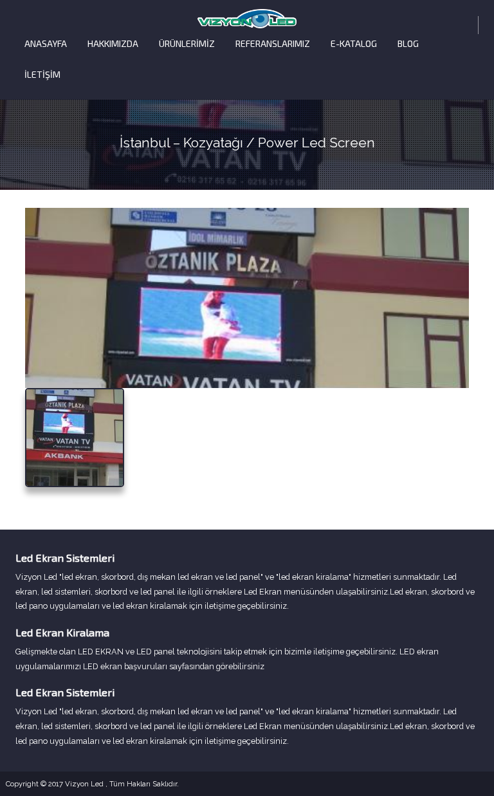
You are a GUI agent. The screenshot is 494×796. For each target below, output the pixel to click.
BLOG (408, 43)
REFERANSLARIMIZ (272, 43)
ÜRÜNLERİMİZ (187, 43)
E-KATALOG (354, 43)
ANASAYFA (45, 43)
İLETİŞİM (42, 74)
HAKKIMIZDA (112, 43)
